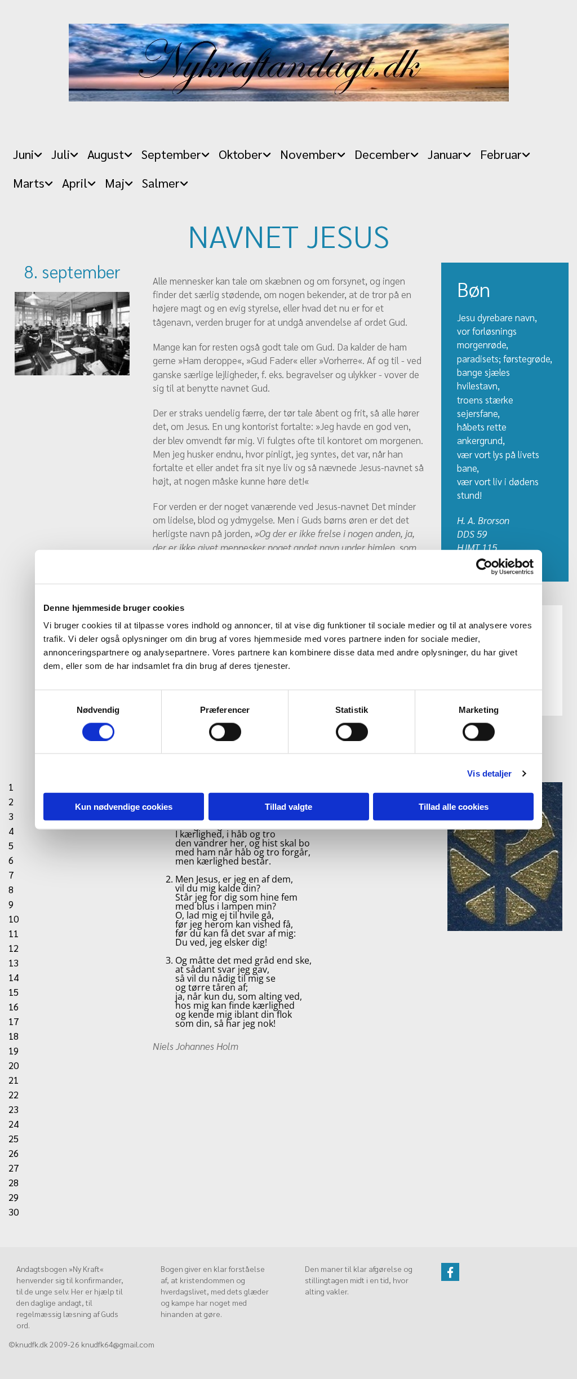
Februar (501, 154)
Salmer (161, 182)
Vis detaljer (489, 773)
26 (13, 1153)
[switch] (225, 731)
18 (13, 1035)
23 (13, 1109)
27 (13, 1167)
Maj (115, 182)
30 (13, 1211)
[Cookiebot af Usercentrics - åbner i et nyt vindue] (484, 566)
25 (13, 1138)
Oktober (241, 154)
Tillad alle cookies (454, 807)
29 (13, 1196)
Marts (29, 182)
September (171, 154)
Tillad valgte (288, 807)
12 (13, 947)
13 (13, 962)
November (308, 154)
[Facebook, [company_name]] (450, 1271)
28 (13, 1182)
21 (13, 1079)
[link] (27, 150)
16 (13, 1006)
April (74, 182)
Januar (445, 154)
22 (13, 1094)
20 (13, 1065)
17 (13, 1021)
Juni (23, 154)
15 (13, 991)
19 (13, 1050)
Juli (60, 154)
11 (13, 933)
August (105, 154)
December (382, 154)
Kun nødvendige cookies (123, 807)
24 (13, 1123)
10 (13, 918)
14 (13, 977)
